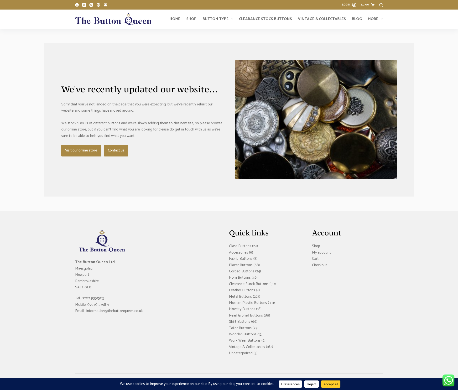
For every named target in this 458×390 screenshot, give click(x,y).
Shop (191, 19)
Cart (315, 258)
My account (321, 252)
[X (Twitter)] (84, 5)
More (373, 19)
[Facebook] (77, 5)
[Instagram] (91, 5)
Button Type (216, 19)
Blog (357, 19)
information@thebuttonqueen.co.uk (114, 311)
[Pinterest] (98, 5)
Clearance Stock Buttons (265, 19)
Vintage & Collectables (322, 19)
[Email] (105, 5)
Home (175, 19)
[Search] (381, 5)
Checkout (319, 265)
